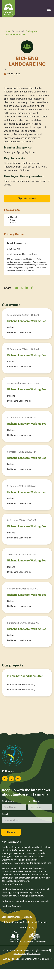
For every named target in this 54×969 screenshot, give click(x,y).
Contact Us (34, 953)
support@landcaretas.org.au (18, 917)
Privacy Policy (21, 953)
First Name (8, 801)
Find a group (32, 31)
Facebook (19, 901)
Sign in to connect (27, 198)
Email (5, 814)
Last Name (34, 801)
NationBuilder (45, 959)
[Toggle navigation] (49, 9)
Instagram (33, 901)
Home (7, 31)
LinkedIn (45, 901)
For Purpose (17, 959)
